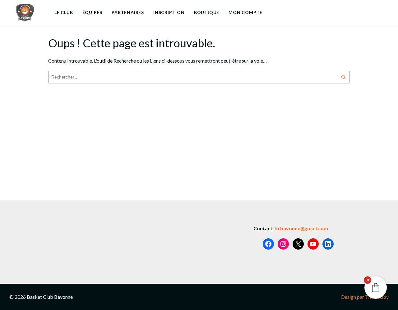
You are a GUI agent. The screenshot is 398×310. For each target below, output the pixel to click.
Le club (63, 12)
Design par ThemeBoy (365, 297)
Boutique (206, 12)
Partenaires (128, 12)
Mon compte (245, 12)
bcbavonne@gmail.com (301, 228)
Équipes (92, 12)
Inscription (169, 12)
